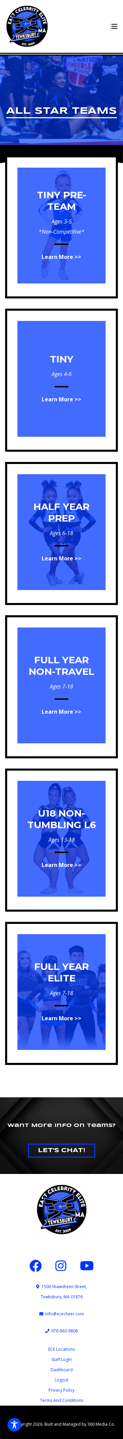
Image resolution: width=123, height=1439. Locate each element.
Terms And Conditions (61, 1400)
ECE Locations (61, 1349)
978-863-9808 (63, 1331)
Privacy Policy (61, 1390)
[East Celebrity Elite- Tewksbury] (26, 26)
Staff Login (62, 1359)
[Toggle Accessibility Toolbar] (14, 1424)
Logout (61, 1380)
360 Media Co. (101, 1424)
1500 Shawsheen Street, (63, 1286)
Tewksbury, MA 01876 (62, 1297)
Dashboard (62, 1370)
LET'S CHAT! (61, 1150)
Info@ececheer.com (63, 1314)
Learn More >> (61, 257)
